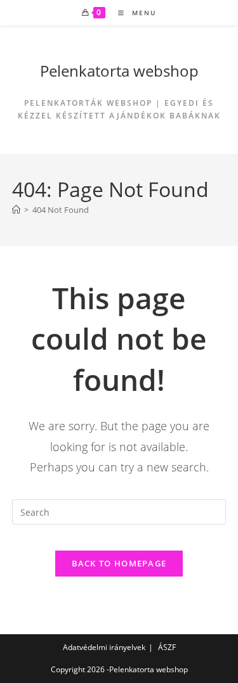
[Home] (16, 209)
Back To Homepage (119, 563)
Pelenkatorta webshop (119, 70)
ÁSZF (167, 647)
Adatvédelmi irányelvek (104, 647)
